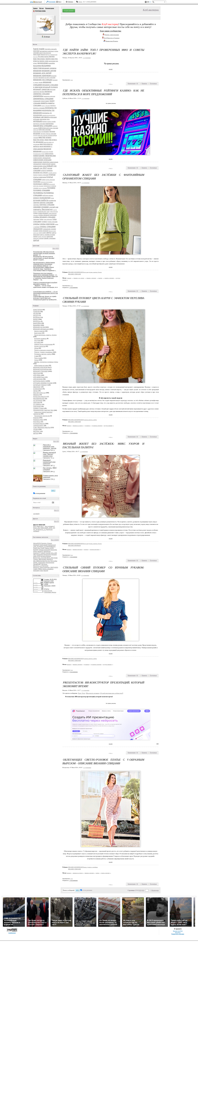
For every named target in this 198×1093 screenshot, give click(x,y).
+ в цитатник (87, 57)
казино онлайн (51, 121)
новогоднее (49, 153)
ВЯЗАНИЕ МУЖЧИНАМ (41, 369)
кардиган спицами (39, 124)
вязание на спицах (42, 79)
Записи (35, 8)
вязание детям (49, 70)
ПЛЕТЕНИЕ (37, 406)
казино (44, 121)
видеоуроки (43, 63)
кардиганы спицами (42, 126)
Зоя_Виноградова (39, 561)
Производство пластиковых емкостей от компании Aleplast (43, 274)
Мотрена (44, 564)
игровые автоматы (41, 117)
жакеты (44, 103)
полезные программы (46, 182)
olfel (34, 554)
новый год (51, 166)
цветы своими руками (47, 235)
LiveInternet (36, 2)
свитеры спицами (46, 205)
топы (41, 219)
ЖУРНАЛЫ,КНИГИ (39, 381)
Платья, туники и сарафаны (43, 352)
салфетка (52, 200)
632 (143, 890)
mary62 (48, 553)
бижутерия (37, 54)
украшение (38, 229)
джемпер (48, 92)
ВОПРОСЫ (36, 321)
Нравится (144, 83)
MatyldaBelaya (50, 546)
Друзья (41, 8)
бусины (41, 56)
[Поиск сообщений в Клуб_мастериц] (53, 491)
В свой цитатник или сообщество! (110, 693)
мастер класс (45, 137)
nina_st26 (54, 553)
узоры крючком (47, 224)
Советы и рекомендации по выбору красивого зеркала (45, 283)
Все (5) (56, 521)
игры (48, 119)
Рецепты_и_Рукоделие (45, 529)
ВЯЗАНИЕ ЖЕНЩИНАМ (41, 329)
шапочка (50, 236)
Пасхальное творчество (42, 416)
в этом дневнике (40, 493)
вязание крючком (42, 75)
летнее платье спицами (48, 133)
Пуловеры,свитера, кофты (42, 354)
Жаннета (50, 559)
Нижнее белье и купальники (43, 344)
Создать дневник (68, 10)
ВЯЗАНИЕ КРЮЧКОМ (40, 367)
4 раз (71, 285)
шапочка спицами (38, 238)
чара (41, 570)
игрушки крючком (39, 119)
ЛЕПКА (35, 391)
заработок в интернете (48, 115)
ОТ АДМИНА (37, 404)
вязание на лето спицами (47, 77)
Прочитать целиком (93, 693)
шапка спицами (42, 236)
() (137, 83)
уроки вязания (43, 231)
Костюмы (37, 342)
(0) (40, 255)
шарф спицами (49, 238)
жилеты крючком (94, 549)
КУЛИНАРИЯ (37, 389)
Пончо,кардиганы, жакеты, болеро (45, 335)
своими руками (41, 207)
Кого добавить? (50, 526)
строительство (41, 211)
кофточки (35, 129)
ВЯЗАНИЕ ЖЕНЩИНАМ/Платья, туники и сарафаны (83, 867)
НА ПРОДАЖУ (38, 400)
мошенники (45, 151)
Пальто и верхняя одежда (42, 350)
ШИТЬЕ (35, 433)
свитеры (36, 205)
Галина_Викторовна (39, 559)
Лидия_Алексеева (39, 562)
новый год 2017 (40, 168)
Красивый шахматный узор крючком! (49, 461)
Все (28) (56, 441)
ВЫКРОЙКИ (37, 323)
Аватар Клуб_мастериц (45, 24)
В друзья (47, 36)
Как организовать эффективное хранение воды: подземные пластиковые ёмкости (44, 264)
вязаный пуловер (50, 87)
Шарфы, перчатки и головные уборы (46, 362)
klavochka (54, 550)
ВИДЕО (35, 319)
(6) (54, 471)
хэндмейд (36, 514)
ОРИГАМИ (36, 402)
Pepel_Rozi (37, 528)
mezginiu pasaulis (51, 49)
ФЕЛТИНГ (36, 431)
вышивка (37, 66)
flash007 (36, 550)
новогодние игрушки (42, 160)
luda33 (43, 553)
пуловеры (38, 192)
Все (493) (56, 248)
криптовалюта (37, 131)
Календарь (155, 890)
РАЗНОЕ (36, 418)
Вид (149, 2)
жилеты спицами (39, 108)
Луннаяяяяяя (49, 562)
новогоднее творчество (44, 155)
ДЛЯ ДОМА (36, 375)
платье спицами (105, 873)
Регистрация (51, 2)
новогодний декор (48, 164)
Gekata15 (36, 545)
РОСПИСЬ (36, 422)
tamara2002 (47, 554)
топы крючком (48, 219)
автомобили (44, 51)
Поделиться (153, 83)
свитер (36, 203)
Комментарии (49, 8)
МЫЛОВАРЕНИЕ (38, 398)
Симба (35, 569)
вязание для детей (42, 73)
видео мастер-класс (44, 57)
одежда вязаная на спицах (42, 171)
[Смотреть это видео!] (38, 447)
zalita (35, 556)
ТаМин (40, 569)
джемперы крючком (49, 96)
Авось (80, 2)
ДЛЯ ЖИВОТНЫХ (39, 377)
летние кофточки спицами (40, 135)
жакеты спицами (109, 278)
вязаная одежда (49, 68)
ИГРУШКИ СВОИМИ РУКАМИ (43, 383)
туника (44, 222)
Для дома (37, 340)
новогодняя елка (39, 166)
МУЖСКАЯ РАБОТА (39, 397)
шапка (35, 236)
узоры (36, 224)
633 (140, 890)
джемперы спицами (43, 98)
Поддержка (146, 2)
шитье (36, 240)
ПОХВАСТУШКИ (38, 408)
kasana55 (47, 550)
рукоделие (45, 198)
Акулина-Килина (45, 556)
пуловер (51, 188)
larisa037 (40, 551)
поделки (36, 182)
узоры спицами (48, 226)
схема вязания (43, 213)
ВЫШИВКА (36, 325)
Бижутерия (37, 333)
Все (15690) (55, 540)
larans (35, 551)
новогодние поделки (41, 162)
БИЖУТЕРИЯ (37, 309)
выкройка (51, 63)
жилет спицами (45, 105)
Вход (59, 2)
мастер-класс (39, 140)
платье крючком (39, 177)
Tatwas (47, 548)
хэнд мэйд (42, 233)
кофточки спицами (45, 129)
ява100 (45, 570)
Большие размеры (40, 338)
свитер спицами (46, 203)
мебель (36, 146)
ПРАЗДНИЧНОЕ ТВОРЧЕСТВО (43, 410)
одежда (43, 170)
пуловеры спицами (97, 425)
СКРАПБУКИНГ (38, 425)
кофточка (42, 128)
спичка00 (36, 531)
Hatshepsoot (52, 545)
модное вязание (108, 425)
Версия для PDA (178, 931)
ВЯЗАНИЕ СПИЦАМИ (40, 371)
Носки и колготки (39, 346)
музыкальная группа (38, 153)
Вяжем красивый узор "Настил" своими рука (49, 454)
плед (43, 179)
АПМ (38, 556)
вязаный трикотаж (41, 89)
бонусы (47, 54)
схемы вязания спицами (44, 217)
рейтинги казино (47, 195)
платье (52, 174)
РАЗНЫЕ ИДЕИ (38, 420)
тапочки (36, 219)
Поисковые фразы (50, 592)
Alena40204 (37, 543)
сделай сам (53, 207)
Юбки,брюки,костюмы (41, 365)
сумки (47, 211)
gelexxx (41, 550)
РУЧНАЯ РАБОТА (39, 423)
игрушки (53, 117)
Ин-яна (47, 561)
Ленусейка (53, 561)
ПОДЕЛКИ (36, 311)
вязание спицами (91, 278)
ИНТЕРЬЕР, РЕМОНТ (40, 385)
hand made (38, 49)
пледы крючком (50, 179)
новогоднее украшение (42, 158)
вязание (37, 70)
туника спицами (52, 222)
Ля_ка (35, 529)
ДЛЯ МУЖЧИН (38, 379)
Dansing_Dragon (46, 543)
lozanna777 (37, 553)
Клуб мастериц (34, 11)
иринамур (36, 570)
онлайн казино (52, 172)
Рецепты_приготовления (41, 567)
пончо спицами (43, 188)
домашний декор (39, 101)
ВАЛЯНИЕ (36, 317)
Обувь (36, 348)
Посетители (48, 591)
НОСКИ (36, 51)
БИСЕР (35, 315)
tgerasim (54, 554)
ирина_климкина (48, 569)
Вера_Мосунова (52, 558)
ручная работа (40, 200)
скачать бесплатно (43, 209)
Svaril (42, 548)
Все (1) (56, 510)
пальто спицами (43, 175)
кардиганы (49, 124)
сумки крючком (54, 211)
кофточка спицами (52, 128)
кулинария (45, 131)
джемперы (38, 96)
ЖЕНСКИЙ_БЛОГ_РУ (48, 528)
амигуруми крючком (45, 53)
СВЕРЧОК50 (54, 567)
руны (52, 198)
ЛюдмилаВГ (37, 564)
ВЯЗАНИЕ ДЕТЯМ (39, 327)
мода (42, 146)
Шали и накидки (39, 331)
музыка (51, 151)
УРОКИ (35, 429)
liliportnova (47, 551)
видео (46, 56)
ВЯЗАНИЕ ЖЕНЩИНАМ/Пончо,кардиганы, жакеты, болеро (85, 272)
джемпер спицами (41, 94)
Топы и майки (38, 358)
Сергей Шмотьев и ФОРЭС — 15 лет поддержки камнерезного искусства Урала (45, 293)
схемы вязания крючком (47, 215)
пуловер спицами (41, 190)
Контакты (177, 932)
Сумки (36, 356)
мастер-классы (46, 144)
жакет (47, 101)
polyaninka (39, 554)
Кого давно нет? (38, 526)
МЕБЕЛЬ (36, 395)
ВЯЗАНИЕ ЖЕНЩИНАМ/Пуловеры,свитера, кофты (82, 419)
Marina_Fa (42, 546)
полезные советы (41, 184)
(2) (54, 479)
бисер (43, 54)
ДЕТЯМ (35, 313)
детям (41, 92)
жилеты (53, 105)
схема (35, 213)
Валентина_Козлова (40, 558)
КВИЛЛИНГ (37, 387)
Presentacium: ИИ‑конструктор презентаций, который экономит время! (44, 253)
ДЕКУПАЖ (36, 373)
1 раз (71, 80)
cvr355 (52, 548)
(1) (54, 450)
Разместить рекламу (177, 934)
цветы (48, 233)
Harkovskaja (43, 545)
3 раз (71, 670)
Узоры (36, 360)
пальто (35, 175)
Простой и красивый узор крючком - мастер (49, 446)
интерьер (37, 121)
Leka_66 (36, 546)
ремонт (36, 198)
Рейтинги (70, 2)
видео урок (44, 61)
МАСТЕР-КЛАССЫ (39, 393)
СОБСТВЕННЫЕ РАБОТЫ (41, 427)
